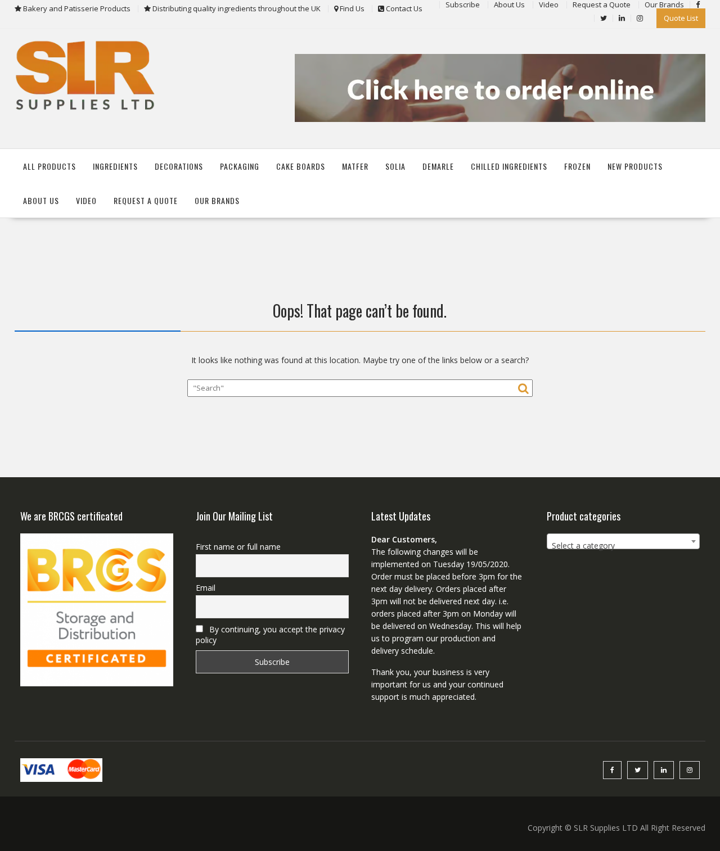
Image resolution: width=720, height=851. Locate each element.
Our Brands (217, 200)
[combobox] (623, 541)
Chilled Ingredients (509, 166)
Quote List (681, 18)
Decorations (179, 166)
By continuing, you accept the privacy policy (270, 634)
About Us (41, 200)
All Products (49, 166)
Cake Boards (300, 166)
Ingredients (115, 166)
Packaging (239, 166)
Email (205, 587)
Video (86, 200)
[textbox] (623, 546)
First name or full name (238, 546)
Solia (395, 166)
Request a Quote (146, 200)
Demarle (438, 166)
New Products (635, 166)
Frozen (577, 166)
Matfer (355, 166)
